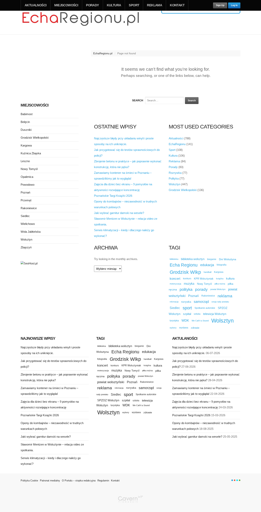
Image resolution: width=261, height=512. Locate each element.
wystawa (183, 327)
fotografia (221, 264)
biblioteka (174, 259)
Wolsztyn (174, 184)
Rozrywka (175, 172)
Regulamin (103, 480)
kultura (230, 278)
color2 (234, 480)
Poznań (193, 295)
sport (187, 308)
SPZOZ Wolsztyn (108, 400)
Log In (234, 5)
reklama (225, 296)
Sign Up (220, 5)
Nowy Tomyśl (204, 283)
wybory (173, 328)
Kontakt (177, 5)
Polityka (174, 178)
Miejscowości (66, 5)
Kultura (114, 5)
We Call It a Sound (200, 320)
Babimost (26, 114)
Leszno (25, 161)
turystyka (174, 320)
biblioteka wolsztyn (192, 259)
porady (201, 289)
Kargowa (218, 272)
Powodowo (27, 184)
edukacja (207, 265)
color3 (237, 480)
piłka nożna (220, 284)
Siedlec (175, 308)
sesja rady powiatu (220, 302)
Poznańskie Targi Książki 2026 (113, 195)
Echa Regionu (184, 265)
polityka (186, 289)
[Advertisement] (50, 68)
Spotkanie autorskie (205, 308)
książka (219, 278)
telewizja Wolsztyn (214, 313)
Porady (92, 5)
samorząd (201, 302)
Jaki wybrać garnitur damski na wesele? (119, 213)
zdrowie (195, 327)
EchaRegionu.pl (102, 53)
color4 (239, 480)
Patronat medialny (50, 480)
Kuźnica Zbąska (31, 153)
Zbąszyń (26, 247)
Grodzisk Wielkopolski (183, 190)
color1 (232, 480)
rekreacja (174, 302)
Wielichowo (28, 223)
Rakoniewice (208, 295)
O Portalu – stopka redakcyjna (79, 480)
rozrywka (186, 301)
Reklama (154, 5)
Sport (134, 5)
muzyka (189, 283)
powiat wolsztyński (110, 382)
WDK (185, 320)
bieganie (211, 259)
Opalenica (27, 176)
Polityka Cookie (29, 480)
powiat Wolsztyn (217, 289)
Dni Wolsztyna (227, 259)
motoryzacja (175, 284)
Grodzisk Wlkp (185, 272)
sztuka (197, 314)
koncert (175, 278)
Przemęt (26, 200)
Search (137, 100)
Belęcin (25, 122)
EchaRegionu (177, 144)
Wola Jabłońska (31, 231)
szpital (187, 313)
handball (207, 272)
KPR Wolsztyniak (203, 278)
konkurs (187, 278)
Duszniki (26, 129)
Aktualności (35, 5)
